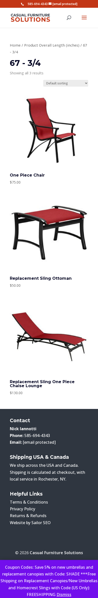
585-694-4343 (38, 4)
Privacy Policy (22, 509)
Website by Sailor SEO (30, 522)
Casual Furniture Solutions (56, 552)
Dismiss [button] (64, 594)
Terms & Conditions (29, 502)
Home (15, 45)
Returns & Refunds (28, 515)
